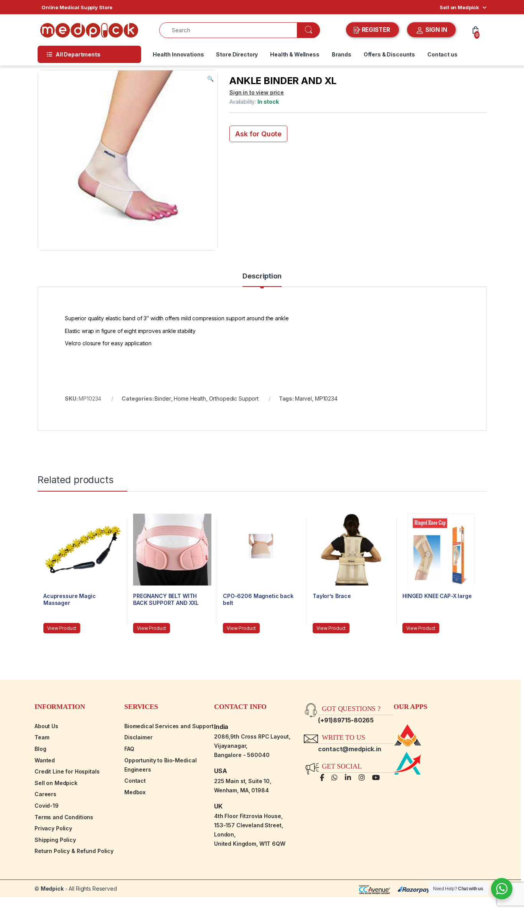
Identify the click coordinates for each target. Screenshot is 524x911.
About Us (46, 726)
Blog (40, 748)
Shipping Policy (55, 839)
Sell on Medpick (459, 7)
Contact (135, 780)
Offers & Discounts (389, 54)
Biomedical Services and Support (169, 726)
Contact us (442, 54)
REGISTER (376, 29)
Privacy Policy (53, 828)
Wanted (45, 760)
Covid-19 (47, 805)
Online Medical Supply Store (76, 7)
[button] (210, 78)
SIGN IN (435, 29)
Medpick (52, 888)
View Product (61, 628)
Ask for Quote (258, 134)
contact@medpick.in (349, 749)
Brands (341, 54)
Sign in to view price (256, 92)
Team (42, 737)
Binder (163, 398)
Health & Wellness (295, 54)
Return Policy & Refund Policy (74, 851)
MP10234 (326, 398)
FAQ (129, 748)
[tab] (261, 280)
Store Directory (237, 54)
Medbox (135, 792)
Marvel (303, 398)
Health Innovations (178, 54)
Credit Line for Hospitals (67, 771)
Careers (45, 794)
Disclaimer (138, 737)
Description (261, 276)
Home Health (190, 398)
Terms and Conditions (64, 817)
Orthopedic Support (234, 398)
